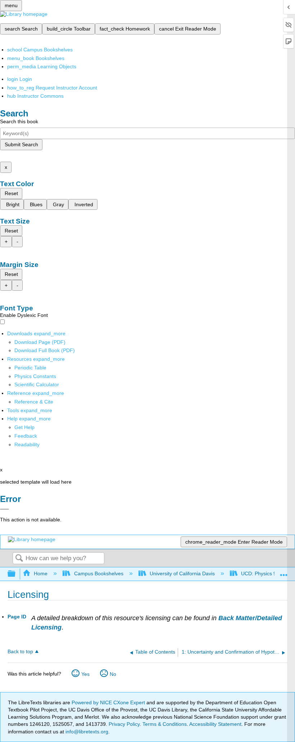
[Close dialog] (4, 509)
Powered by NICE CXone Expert (109, 702)
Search (19, 558)
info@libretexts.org (86, 731)
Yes (85, 674)
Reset (11, 193)
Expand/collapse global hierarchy (16, 574)
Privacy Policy (124, 724)
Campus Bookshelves (98, 573)
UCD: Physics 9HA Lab (267, 573)
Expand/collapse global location (284, 571)
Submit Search (21, 144)
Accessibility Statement (215, 724)
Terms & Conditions (164, 724)
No (113, 674)
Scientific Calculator (36, 384)
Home (40, 573)
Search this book (19, 121)
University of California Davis (182, 573)
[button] (25, 436)
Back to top (20, 651)
